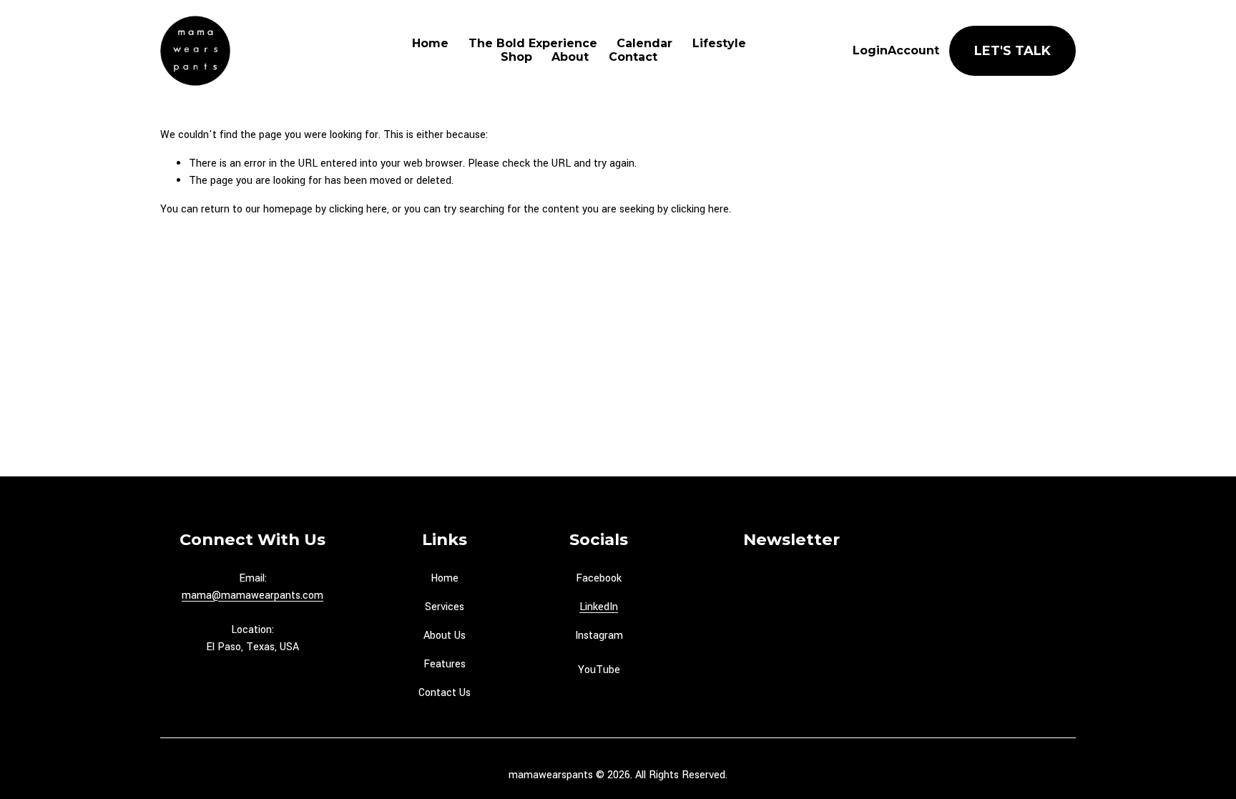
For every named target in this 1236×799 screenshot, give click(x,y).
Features (444, 664)
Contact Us (444, 692)
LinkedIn (598, 606)
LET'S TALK (1012, 51)
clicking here (358, 209)
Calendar (644, 44)
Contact (633, 57)
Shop (516, 57)
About (570, 57)
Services (444, 606)
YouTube (599, 669)
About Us (444, 635)
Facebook (599, 578)
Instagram (599, 635)
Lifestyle (719, 44)
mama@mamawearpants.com (252, 595)
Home (430, 44)
